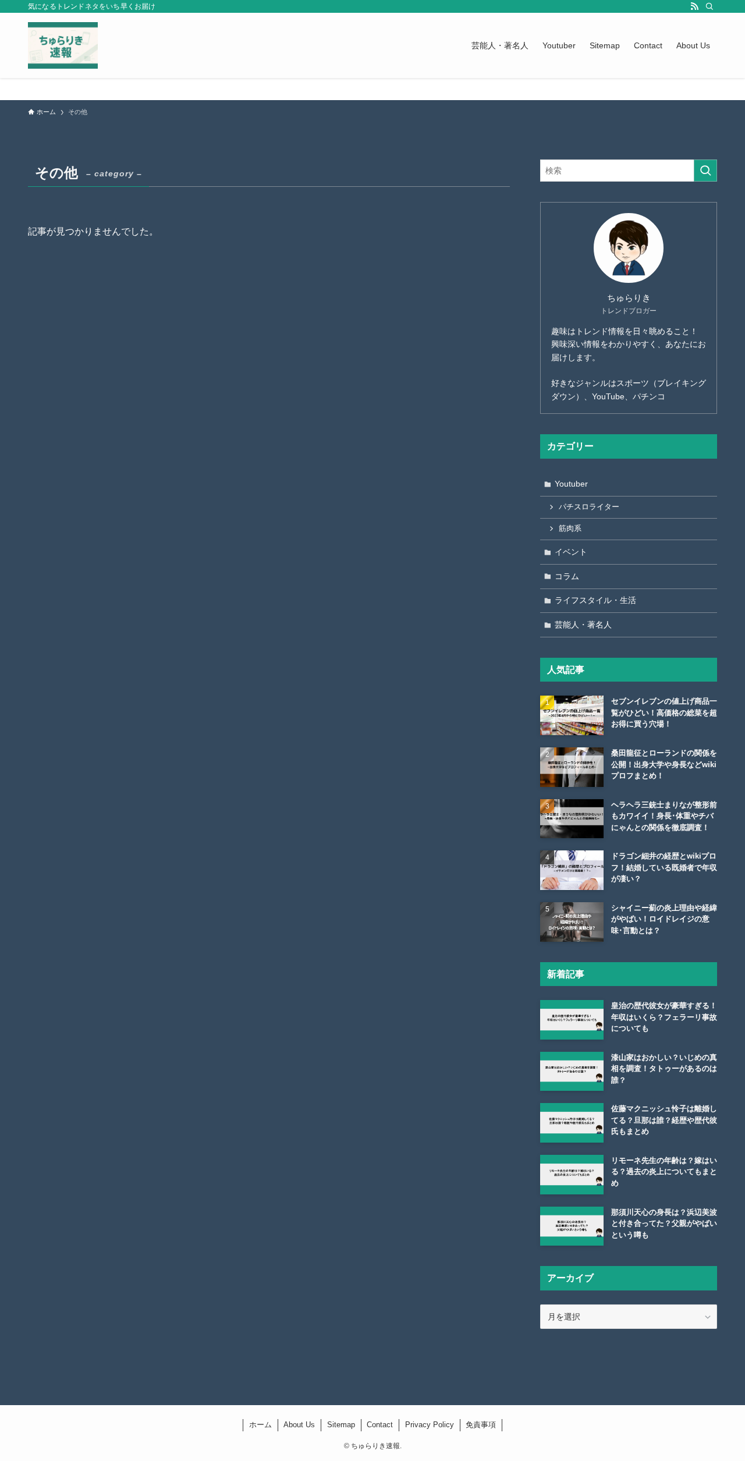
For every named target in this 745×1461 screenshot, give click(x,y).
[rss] (694, 6)
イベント (571, 551)
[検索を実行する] (705, 170)
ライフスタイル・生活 (595, 600)
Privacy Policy (429, 1424)
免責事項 (481, 1424)
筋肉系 (570, 528)
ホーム (260, 1424)
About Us (299, 1424)
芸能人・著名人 (583, 624)
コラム (567, 576)
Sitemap (341, 1424)
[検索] (709, 6)
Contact (380, 1424)
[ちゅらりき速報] (63, 45)
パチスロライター (589, 507)
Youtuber (571, 483)
